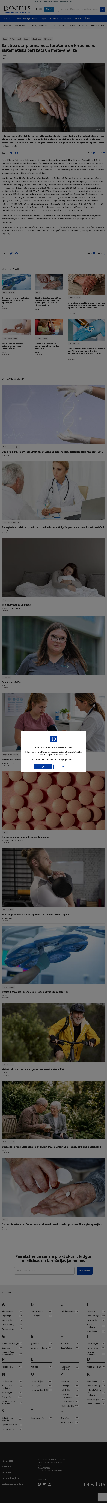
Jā (43, 767)
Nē (63, 767)
